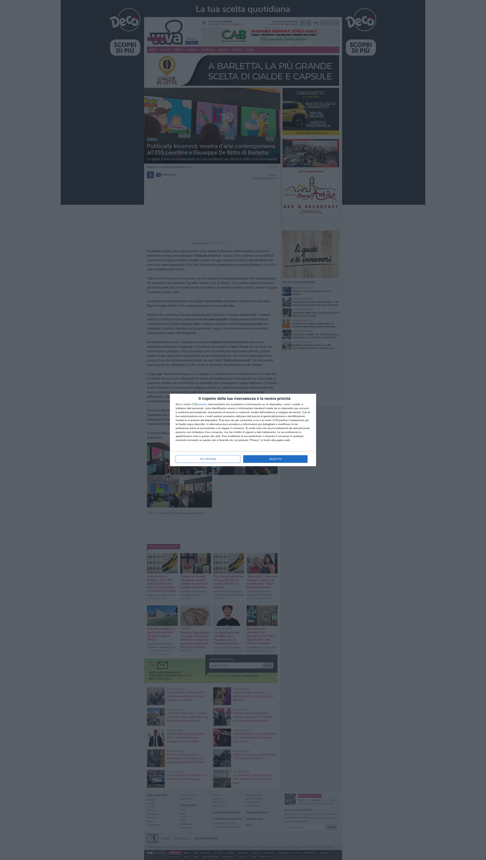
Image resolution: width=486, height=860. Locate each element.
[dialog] (243, 430)
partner (202, 404)
